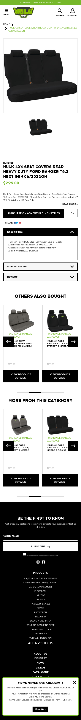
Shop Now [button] (40, 709)
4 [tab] (58, 392)
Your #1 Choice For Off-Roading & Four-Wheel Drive (40, 2)
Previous (8, 342)
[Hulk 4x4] (23, 12)
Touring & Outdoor (40, 629)
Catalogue (40, 672)
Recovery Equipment (40, 621)
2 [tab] (35, 392)
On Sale (40, 599)
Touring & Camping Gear (40, 625)
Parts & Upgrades (40, 604)
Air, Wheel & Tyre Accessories (40, 578)
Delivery (40, 658)
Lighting (40, 595)
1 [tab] (23, 392)
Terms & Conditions (43, 555)
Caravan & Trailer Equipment (40, 582)
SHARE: (9, 223)
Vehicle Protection (40, 638)
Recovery (40, 616)
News (40, 663)
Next (73, 342)
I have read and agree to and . (42, 555)
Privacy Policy (54, 555)
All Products (40, 643)
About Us (41, 653)
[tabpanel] (21, 343)
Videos (41, 667)
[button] (73, 213)
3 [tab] (46, 392)
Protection (40, 612)
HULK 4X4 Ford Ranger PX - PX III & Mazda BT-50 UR (58, 447)
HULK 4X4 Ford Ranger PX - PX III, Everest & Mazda (57, 343)
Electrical (40, 591)
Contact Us (40, 676)
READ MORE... (70, 204)
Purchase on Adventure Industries (34, 213)
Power (40, 608)
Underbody (40, 633)
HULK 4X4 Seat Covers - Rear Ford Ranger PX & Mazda (20, 343)
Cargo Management (40, 587)
